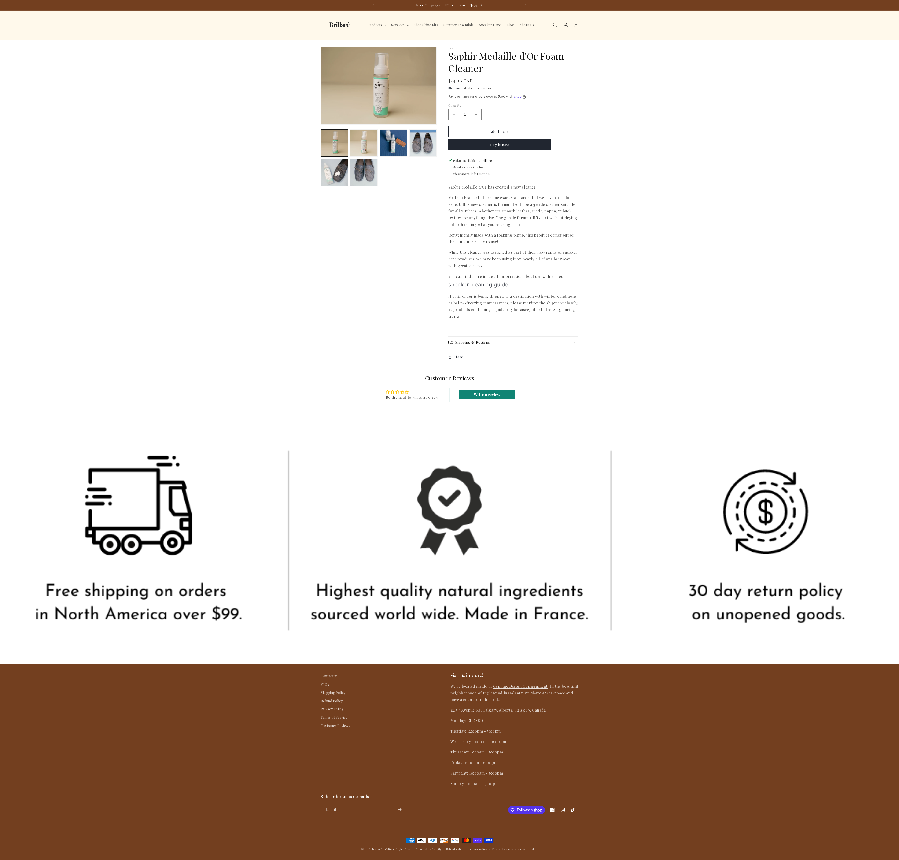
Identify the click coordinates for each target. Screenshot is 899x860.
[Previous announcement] (373, 5)
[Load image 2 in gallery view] (363, 142)
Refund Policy (332, 700)
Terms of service (502, 849)
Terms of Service (334, 717)
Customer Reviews (335, 725)
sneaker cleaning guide (478, 284)
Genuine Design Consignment (520, 685)
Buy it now (499, 144)
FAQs (325, 684)
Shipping (454, 88)
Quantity (454, 105)
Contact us (329, 676)
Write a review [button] (487, 394)
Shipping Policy (333, 692)
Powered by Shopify (429, 849)
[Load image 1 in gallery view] (334, 142)
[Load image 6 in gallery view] (363, 172)
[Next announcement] (526, 5)
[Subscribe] (399, 809)
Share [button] (458, 357)
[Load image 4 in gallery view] (423, 142)
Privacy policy (478, 849)
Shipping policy (528, 849)
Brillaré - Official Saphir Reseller (393, 849)
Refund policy (455, 849)
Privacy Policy (332, 709)
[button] (377, 25)
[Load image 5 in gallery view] (334, 172)
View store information (471, 174)
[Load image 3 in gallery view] (393, 142)
